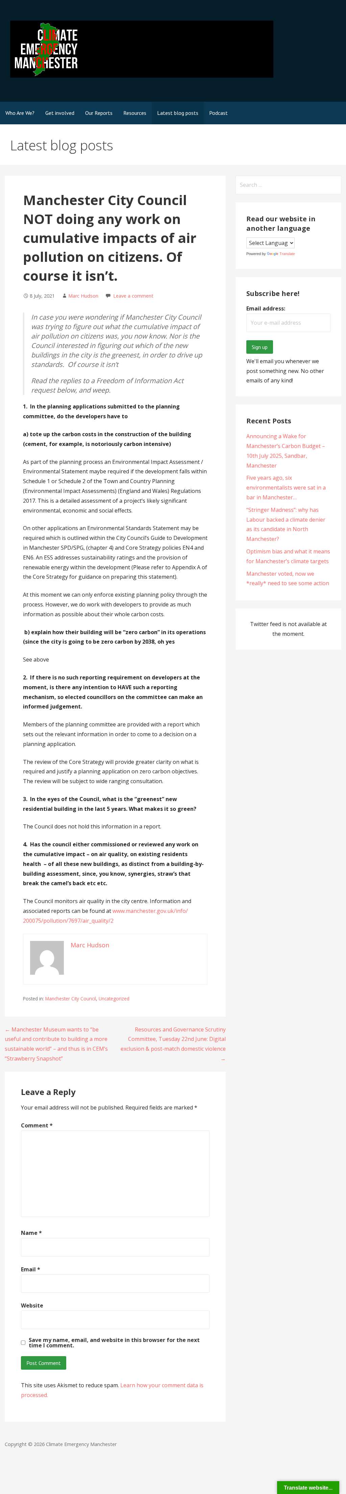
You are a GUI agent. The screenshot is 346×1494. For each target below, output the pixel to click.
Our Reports (99, 112)
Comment (37, 1125)
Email (30, 1269)
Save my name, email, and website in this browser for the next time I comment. (114, 1342)
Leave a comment (133, 296)
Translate (287, 254)
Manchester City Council (70, 998)
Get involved (59, 112)
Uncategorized (114, 998)
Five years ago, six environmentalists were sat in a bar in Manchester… (286, 487)
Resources (134, 112)
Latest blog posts (177, 112)
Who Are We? (19, 112)
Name (31, 1233)
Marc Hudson (83, 296)
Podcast (218, 112)
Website (32, 1305)
